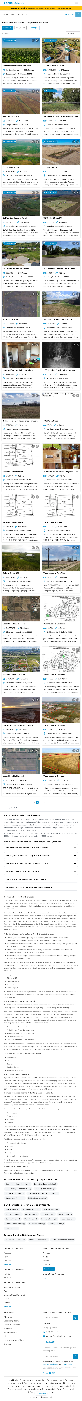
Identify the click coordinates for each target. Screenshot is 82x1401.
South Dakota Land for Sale (63, 1240)
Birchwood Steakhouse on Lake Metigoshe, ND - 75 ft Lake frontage (59, 319)
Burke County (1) (65, 1214)
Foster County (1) (68, 1219)
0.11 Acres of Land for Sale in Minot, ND (60, 116)
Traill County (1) (12, 1228)
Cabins (7, 1303)
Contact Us (51, 1342)
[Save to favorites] (33, 40)
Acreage (7, 1253)
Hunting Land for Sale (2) (45, 1189)
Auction (7, 1278)
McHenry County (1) (37, 1224)
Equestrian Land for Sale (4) (45, 1184)
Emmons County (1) (49, 1219)
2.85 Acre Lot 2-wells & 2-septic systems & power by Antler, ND (61, 370)
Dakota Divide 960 (11, 573)
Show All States (49, 1269)
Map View (42, 1393)
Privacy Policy (67, 1364)
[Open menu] (76, 3)
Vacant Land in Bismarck (13, 776)
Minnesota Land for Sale (15, 1240)
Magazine (8, 1329)
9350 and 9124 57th (11, 116)
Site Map (7, 1344)
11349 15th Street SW (52, 218)
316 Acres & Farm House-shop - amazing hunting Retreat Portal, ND (20, 421)
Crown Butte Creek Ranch (55, 66)
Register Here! (66, 8)
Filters (33, 28)
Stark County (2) (48, 1214)
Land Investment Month (14, 1340)
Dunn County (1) (30, 1219)
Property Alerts (10, 1332)
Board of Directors (12, 1325)
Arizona (46, 1261)
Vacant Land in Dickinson (14, 624)
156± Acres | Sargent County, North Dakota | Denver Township (18, 725)
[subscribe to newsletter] (75, 1356)
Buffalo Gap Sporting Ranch (15, 218)
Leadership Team (11, 1321)
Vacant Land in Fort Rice (54, 573)
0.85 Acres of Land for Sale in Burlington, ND (16, 269)
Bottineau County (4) (31, 1209)
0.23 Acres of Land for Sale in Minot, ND (60, 269)
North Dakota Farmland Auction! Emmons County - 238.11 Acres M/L (18, 66)
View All (7, 1265)
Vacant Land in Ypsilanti (13, 472)
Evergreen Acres (50, 167)
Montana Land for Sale (38, 1240)
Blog (6, 1336)
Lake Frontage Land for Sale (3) (18, 1189)
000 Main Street (50, 421)
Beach (7, 1299)
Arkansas (46, 1265)
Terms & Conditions (50, 1364)
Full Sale (8, 1274)
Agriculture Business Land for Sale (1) (43, 1193)
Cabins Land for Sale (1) (15, 1198)
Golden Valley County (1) (15, 1224)
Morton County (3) (51, 1209)
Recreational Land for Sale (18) (18, 1184)
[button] (34, 802)
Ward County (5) (12, 1209)
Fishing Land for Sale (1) (37, 1198)
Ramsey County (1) (56, 1224)
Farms (6, 1257)
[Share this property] (37, 40)
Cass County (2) (31, 1214)
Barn (6, 1291)
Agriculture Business (13, 1287)
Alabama (46, 1253)
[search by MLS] (75, 1317)
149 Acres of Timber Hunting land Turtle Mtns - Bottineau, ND (61, 472)
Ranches (7, 1261)
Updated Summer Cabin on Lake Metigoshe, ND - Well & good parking (19, 370)
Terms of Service (53, 1368)
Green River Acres (11, 167)
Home (6, 808)
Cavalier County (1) (13, 1219)
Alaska (45, 1257)
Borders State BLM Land (14, 1295)
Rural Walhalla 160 (10, 319)
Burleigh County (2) (13, 1214)
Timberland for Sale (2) (15, 1193)
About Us (8, 1317)
